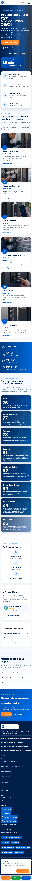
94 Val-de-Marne (7, 852)
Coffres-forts (5, 769)
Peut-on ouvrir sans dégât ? (16, 642)
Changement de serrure (8, 761)
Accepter (23, 871)
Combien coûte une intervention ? (16, 633)
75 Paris (4, 837)
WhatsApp (20, 714)
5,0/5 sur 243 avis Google (17, 53)
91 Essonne (15, 842)
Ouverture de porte (6, 759)
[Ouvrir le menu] (29, 3)
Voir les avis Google (13, 615)
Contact (3, 787)
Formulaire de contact (10, 817)
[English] (22, 2)
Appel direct (7, 809)
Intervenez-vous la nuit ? (16, 637)
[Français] (19, 2)
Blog (2, 795)
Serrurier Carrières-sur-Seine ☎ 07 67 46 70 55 (16, 750)
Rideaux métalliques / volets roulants (12, 766)
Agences (3, 785)
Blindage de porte (6, 771)
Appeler (7, 714)
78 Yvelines (5, 842)
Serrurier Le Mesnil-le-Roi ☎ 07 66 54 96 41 (14, 746)
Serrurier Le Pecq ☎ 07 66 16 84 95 (12, 742)
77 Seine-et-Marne (15, 837)
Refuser (9, 871)
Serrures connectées (7, 764)
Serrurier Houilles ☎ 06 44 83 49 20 (19, 738)
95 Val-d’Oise (19, 852)
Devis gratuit (9, 48)
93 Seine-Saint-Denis (23, 847)
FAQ (2, 792)
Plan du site (4, 800)
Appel (7, 877)
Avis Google (4, 790)
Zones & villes (5, 782)
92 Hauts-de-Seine (8, 847)
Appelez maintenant (11, 42)
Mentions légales (6, 797)
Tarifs (2, 780)
